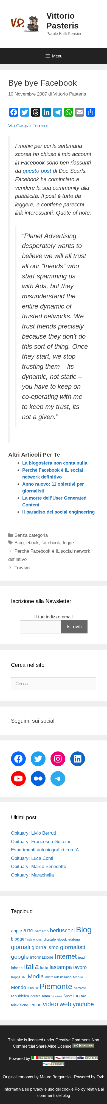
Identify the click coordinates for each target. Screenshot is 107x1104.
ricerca (35, 996)
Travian (22, 567)
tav (83, 996)
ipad (81, 957)
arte (28, 930)
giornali (20, 947)
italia (31, 966)
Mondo (18, 987)
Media (36, 976)
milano (66, 977)
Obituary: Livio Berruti (33, 833)
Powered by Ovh (89, 1076)
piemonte (80, 988)
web (65, 1004)
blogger (18, 938)
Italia (44, 968)
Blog (19, 542)
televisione (19, 1005)
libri (24, 977)
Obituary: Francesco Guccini (40, 841)
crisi (39, 939)
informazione (41, 957)
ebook (32, 542)
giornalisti (72, 947)
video (50, 1004)
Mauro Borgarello (55, 1076)
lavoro (80, 967)
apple (16, 930)
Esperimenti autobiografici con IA (45, 849)
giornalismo (45, 947)
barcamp (42, 931)
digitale (50, 939)
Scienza (56, 996)
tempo (35, 1004)
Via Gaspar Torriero (28, 125)
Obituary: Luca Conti (32, 858)
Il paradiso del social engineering (58, 512)
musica (32, 988)
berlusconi (62, 930)
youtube (83, 1004)
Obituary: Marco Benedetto (38, 866)
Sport (67, 996)
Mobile (78, 977)
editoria (74, 939)
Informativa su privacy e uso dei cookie (39, 1089)
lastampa (61, 967)
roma (46, 996)
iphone (17, 968)
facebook (50, 542)
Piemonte (56, 986)
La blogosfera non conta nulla (54, 463)
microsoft (52, 977)
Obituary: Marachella (32, 875)
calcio (31, 939)
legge (68, 542)
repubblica (20, 996)
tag (76, 995)
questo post (37, 171)
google (20, 956)
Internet (66, 956)
